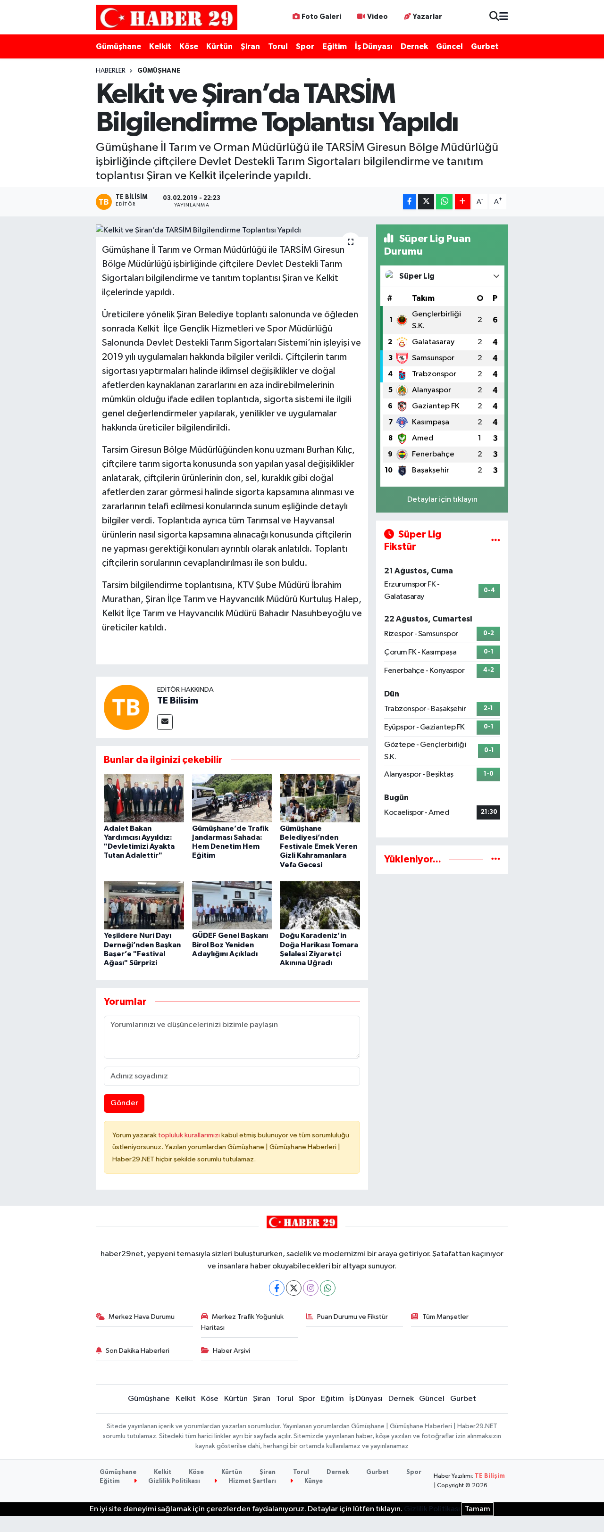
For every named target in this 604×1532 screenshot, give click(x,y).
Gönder (124, 1103)
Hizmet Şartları (251, 1481)
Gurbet (485, 46)
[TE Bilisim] (126, 707)
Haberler (111, 70)
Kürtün (219, 46)
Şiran (250, 46)
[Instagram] (311, 1288)
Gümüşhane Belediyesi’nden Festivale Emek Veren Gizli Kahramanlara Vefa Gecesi (318, 847)
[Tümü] (495, 859)
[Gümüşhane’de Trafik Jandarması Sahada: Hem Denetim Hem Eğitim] (232, 798)
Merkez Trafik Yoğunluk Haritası (242, 1322)
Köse (188, 46)
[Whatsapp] (328, 1288)
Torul (278, 46)
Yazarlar (427, 16)
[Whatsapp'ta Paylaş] (444, 202)
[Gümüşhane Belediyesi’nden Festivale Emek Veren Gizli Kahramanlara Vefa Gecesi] (320, 798)
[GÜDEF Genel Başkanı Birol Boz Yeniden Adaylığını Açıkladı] (232, 905)
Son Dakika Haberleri (137, 1350)
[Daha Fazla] (462, 202)
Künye (313, 1481)
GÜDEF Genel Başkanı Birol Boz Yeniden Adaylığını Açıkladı (230, 944)
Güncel (449, 46)
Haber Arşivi (231, 1350)
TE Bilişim (490, 1476)
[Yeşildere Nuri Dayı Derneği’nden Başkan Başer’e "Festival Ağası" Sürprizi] (144, 905)
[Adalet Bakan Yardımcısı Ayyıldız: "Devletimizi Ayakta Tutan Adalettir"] (144, 798)
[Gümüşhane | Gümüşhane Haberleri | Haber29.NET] (166, 17)
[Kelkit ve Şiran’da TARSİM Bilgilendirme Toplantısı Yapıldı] (232, 230)
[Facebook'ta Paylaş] (409, 202)
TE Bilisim (177, 700)
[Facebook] (277, 1288)
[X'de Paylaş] (426, 202)
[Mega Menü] (503, 17)
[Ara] (494, 17)
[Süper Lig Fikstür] (495, 541)
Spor (305, 46)
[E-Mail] (165, 722)
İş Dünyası (374, 46)
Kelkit (160, 46)
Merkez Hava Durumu (142, 1316)
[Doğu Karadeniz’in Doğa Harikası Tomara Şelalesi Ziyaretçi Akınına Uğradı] (320, 905)
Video (377, 16)
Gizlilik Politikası (173, 1481)
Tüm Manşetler (445, 1316)
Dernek (414, 46)
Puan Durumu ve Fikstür (352, 1316)
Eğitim (334, 46)
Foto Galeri (321, 16)
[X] (294, 1288)
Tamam (477, 1509)
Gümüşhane (118, 46)
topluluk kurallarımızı (189, 1135)
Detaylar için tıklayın (442, 500)
